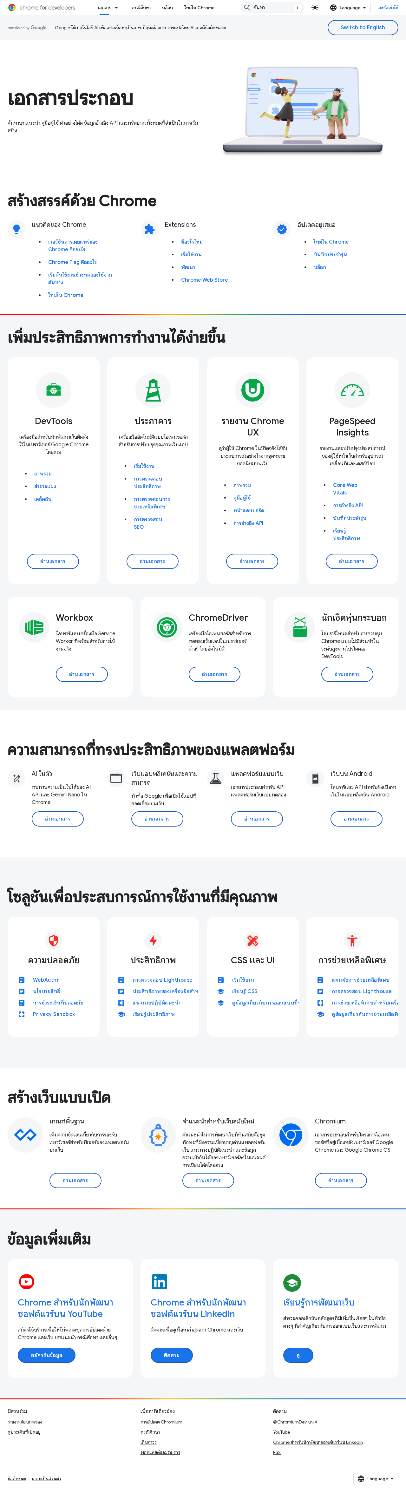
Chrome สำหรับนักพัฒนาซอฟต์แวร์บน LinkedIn (198, 1308)
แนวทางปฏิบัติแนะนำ (156, 1003)
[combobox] (272, 7)
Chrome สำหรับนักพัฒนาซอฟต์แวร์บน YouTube (65, 1308)
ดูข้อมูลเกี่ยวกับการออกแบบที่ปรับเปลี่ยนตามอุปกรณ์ (291, 1003)
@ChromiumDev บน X (295, 1422)
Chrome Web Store (204, 280)
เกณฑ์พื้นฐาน (66, 1121)
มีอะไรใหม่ (192, 242)
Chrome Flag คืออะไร (72, 262)
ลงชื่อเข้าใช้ (388, 7)
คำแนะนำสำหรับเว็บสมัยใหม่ (218, 1121)
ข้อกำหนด (17, 1478)
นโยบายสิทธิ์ (46, 991)
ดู (298, 1355)
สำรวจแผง (45, 486)
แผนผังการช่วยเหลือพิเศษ (361, 980)
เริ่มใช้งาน (191, 255)
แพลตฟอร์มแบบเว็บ (257, 774)
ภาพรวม (43, 474)
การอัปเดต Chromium (161, 1422)
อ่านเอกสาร (53, 561)
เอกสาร (104, 7)
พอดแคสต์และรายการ (160, 1452)
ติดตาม (172, 1355)
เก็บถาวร (149, 1442)
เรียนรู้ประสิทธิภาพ (154, 1014)
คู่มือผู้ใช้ (242, 498)
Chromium (330, 1121)
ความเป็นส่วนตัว (46, 1478)
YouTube (281, 1432)
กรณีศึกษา (141, 7)
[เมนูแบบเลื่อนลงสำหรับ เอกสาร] (118, 7)
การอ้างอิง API (248, 523)
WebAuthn (46, 980)
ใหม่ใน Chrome (199, 7)
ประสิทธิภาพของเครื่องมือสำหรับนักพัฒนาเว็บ (183, 991)
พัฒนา (188, 267)
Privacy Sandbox (54, 1014)
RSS (277, 1452)
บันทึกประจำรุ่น (330, 255)
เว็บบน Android (351, 774)
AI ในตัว (42, 774)
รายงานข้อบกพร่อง (25, 1422)
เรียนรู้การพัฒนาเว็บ (319, 1302)
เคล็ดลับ (42, 499)
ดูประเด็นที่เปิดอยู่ (24, 1432)
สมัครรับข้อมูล (46, 1355)
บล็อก (167, 7)
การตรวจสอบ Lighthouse (163, 980)
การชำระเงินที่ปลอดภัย (58, 1003)
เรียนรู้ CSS (245, 991)
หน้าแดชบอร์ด (248, 510)
